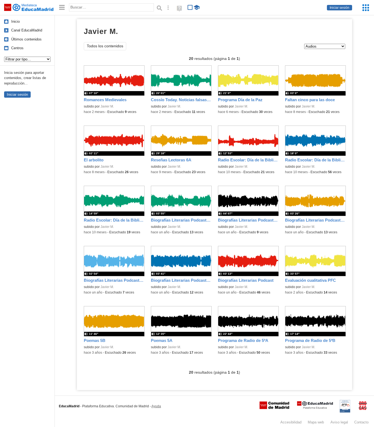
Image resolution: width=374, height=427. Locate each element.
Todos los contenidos (105, 46)
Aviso (339, 422)
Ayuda (156, 406)
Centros (17, 48)
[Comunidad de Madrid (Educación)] (274, 407)
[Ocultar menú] (62, 7)
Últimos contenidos (26, 39)
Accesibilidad (290, 422)
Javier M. (107, 106)
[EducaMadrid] (315, 408)
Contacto (361, 422)
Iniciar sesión (339, 7)
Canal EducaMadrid (26, 30)
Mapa (316, 422)
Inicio (15, 21)
